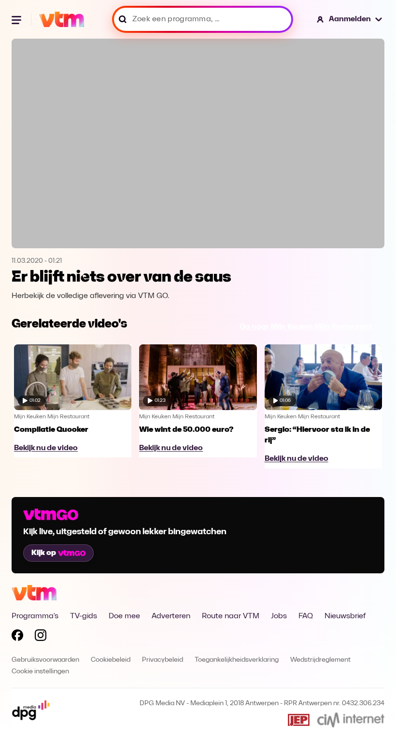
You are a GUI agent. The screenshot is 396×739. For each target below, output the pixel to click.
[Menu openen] (17, 19)
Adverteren (171, 616)
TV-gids (83, 616)
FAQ (305, 616)
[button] (349, 19)
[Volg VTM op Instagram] (40, 637)
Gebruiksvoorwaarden (45, 660)
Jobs (279, 616)
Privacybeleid (162, 660)
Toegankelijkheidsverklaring (237, 660)
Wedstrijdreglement (320, 660)
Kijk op (43, 553)
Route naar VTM (230, 616)
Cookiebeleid (110, 660)
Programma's (35, 616)
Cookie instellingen (40, 671)
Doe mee (124, 616)
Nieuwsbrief (345, 616)
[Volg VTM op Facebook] (17, 637)
